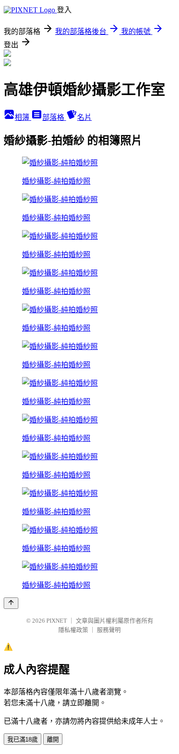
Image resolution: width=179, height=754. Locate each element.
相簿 (23, 117)
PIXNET (56, 620)
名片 (84, 117)
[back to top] (11, 603)
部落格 (54, 117)
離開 (53, 739)
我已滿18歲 (22, 739)
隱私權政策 (73, 629)
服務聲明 (109, 629)
